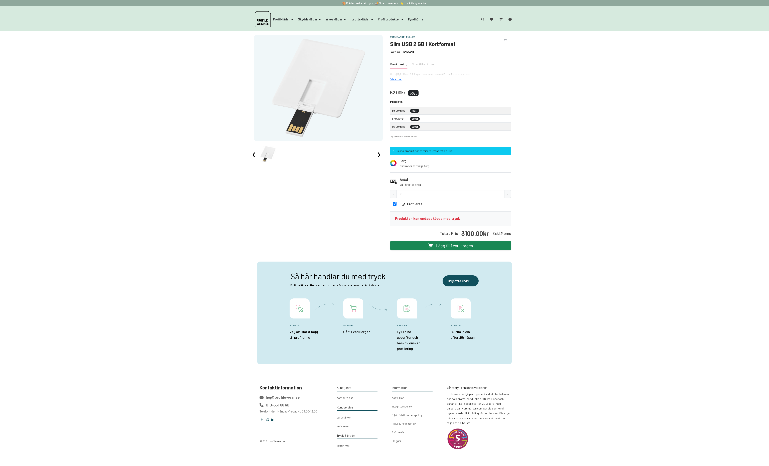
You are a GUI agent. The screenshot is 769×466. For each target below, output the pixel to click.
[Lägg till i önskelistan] (505, 39)
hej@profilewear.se (282, 397)
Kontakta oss (345, 397)
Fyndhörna (415, 19)
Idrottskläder (360, 19)
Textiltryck (343, 445)
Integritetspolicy (402, 406)
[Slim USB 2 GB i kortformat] (318, 87)
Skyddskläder (308, 19)
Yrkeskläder (334, 19)
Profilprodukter (389, 19)
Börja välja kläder (458, 281)
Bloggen (397, 441)
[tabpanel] (450, 77)
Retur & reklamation (404, 423)
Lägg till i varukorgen (454, 245)
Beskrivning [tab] (398, 64)
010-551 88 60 (277, 404)
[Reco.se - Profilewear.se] (458, 439)
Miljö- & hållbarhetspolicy (407, 415)
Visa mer (396, 79)
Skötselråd (398, 432)
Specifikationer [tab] (423, 64)
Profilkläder (281, 19)
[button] (450, 163)
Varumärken (344, 417)
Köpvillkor (398, 397)
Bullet (411, 36)
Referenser (343, 426)
